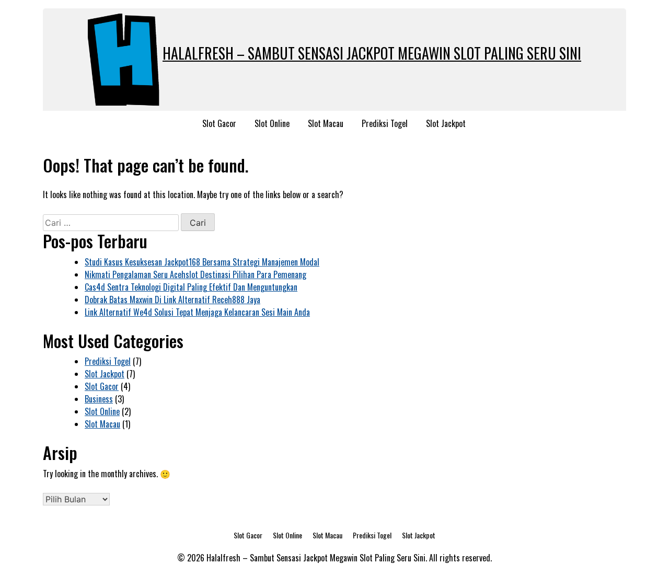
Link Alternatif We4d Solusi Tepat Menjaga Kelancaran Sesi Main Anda (197, 312)
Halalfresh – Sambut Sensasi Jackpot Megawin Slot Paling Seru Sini (372, 53)
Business (99, 399)
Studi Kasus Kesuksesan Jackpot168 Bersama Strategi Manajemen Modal (202, 262)
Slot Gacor (219, 123)
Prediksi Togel (385, 123)
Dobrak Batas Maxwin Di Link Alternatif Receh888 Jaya (172, 299)
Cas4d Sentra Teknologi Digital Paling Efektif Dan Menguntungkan (191, 287)
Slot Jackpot (446, 123)
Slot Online (272, 123)
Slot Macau (325, 123)
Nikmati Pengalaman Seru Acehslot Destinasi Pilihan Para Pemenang (195, 274)
